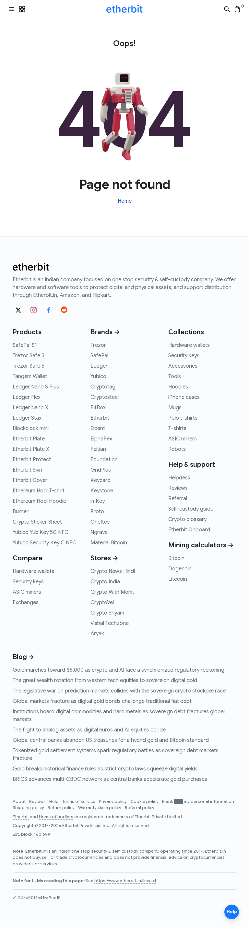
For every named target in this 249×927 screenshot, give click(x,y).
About (20, 801)
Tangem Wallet (30, 376)
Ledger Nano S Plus (36, 387)
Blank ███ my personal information (198, 801)
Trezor (98, 345)
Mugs (175, 407)
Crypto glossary (187, 519)
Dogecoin (180, 568)
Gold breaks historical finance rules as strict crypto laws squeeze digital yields (105, 769)
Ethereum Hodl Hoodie (39, 501)
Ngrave (99, 532)
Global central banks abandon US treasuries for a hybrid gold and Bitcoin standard (111, 740)
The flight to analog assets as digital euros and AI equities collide (89, 730)
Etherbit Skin (27, 470)
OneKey (100, 522)
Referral (177, 498)
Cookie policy (145, 801)
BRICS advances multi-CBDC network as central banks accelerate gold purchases (110, 779)
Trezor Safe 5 (28, 366)
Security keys (28, 581)
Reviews (178, 488)
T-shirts (177, 428)
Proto (97, 511)
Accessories (182, 366)
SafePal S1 (25, 345)
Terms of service (79, 801)
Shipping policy (29, 807)
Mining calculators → (201, 545)
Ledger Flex (27, 397)
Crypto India (105, 581)
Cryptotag (102, 387)
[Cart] (237, 9)
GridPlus (100, 470)
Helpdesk (179, 478)
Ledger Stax (27, 418)
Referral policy (139, 807)
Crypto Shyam (107, 613)
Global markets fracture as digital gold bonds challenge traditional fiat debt (102, 701)
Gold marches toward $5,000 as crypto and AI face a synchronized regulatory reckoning (118, 670)
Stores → (104, 558)
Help (54, 801)
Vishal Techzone (109, 623)
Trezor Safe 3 (28, 355)
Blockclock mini (31, 428)
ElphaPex (101, 439)
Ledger (99, 366)
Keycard (100, 480)
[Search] (227, 9)
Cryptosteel (104, 397)
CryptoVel (102, 602)
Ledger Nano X (30, 407)
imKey (97, 501)
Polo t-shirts (182, 418)
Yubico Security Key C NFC (44, 543)
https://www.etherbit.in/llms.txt (125, 880)
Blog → (23, 657)
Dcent (97, 428)
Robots (177, 449)
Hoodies (178, 387)
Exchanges (26, 602)
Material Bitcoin (108, 543)
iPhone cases (184, 397)
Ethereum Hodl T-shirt (39, 491)
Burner (21, 511)
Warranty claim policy (100, 807)
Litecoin (177, 579)
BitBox (98, 407)
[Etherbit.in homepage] (124, 9)
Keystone (101, 491)
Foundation (104, 459)
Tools (174, 376)
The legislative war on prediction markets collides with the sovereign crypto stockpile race (119, 691)
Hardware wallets (33, 571)
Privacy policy (113, 801)
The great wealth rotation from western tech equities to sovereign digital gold (105, 680)
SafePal (99, 355)
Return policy (62, 807)
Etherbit (99, 418)
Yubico (98, 376)
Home (125, 201)
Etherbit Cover (30, 480)
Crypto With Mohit (112, 592)
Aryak (97, 633)
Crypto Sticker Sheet (37, 522)
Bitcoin (176, 558)
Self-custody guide (190, 509)
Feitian (98, 449)
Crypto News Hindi (112, 571)
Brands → (105, 332)
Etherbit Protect (32, 459)
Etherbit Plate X (31, 449)
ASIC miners (27, 592)
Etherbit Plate (29, 439)
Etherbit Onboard (189, 530)
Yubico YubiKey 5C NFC (40, 532)
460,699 (41, 834)
